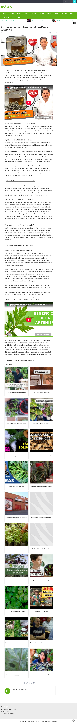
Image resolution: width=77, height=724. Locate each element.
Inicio (4, 13)
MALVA (6, 7)
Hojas (56, 13)
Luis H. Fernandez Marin (20, 690)
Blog (71, 13)
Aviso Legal (6, 711)
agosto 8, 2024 (5, 33)
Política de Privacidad (9, 709)
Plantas (12, 13)
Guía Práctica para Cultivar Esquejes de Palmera (66, 21)
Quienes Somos (7, 17)
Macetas (64, 13)
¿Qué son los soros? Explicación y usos (40, 21)
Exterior (34, 13)
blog (12, 33)
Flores (26, 13)
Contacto (18, 17)
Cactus (19, 13)
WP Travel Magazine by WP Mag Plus (46, 721)
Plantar (49, 13)
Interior (42, 13)
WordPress (31, 721)
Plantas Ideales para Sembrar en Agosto (11, 21)
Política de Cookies (8, 713)
